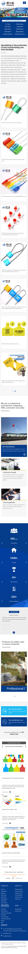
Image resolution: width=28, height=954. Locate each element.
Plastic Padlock (6, 947)
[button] (2, 12)
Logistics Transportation (6, 912)
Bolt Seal (11, 946)
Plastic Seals (3, 891)
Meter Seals (3, 897)
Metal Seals (3, 900)
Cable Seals (3, 895)
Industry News (18, 911)
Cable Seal (21, 946)
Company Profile (18, 889)
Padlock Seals (4, 898)
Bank (2, 922)
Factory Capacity (18, 895)
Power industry (4, 911)
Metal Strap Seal (13, 947)
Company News (18, 909)
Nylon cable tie (4, 902)
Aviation (2, 920)
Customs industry (4, 916)
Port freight (3, 914)
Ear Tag (2, 889)
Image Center (18, 898)
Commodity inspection (6, 918)
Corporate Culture (19, 891)
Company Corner (18, 893)
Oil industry (3, 909)
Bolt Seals (3, 893)
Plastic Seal (15, 946)
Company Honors (19, 897)
